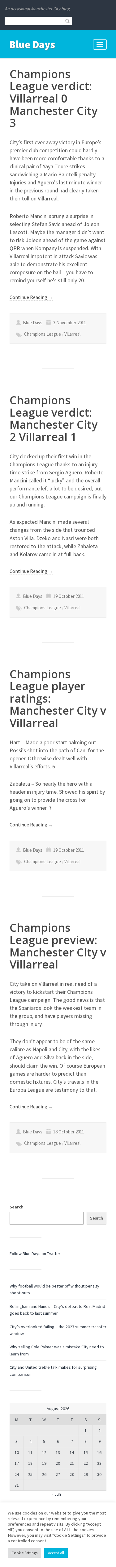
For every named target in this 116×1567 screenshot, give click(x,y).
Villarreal (72, 334)
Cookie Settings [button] (24, 1553)
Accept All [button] (56, 1553)
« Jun (56, 1494)
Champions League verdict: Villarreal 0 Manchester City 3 (53, 98)
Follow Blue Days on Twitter (35, 1253)
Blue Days (32, 44)
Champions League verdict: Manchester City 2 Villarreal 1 (53, 418)
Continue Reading (31, 297)
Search (17, 1207)
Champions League (42, 334)
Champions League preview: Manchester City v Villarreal (58, 946)
